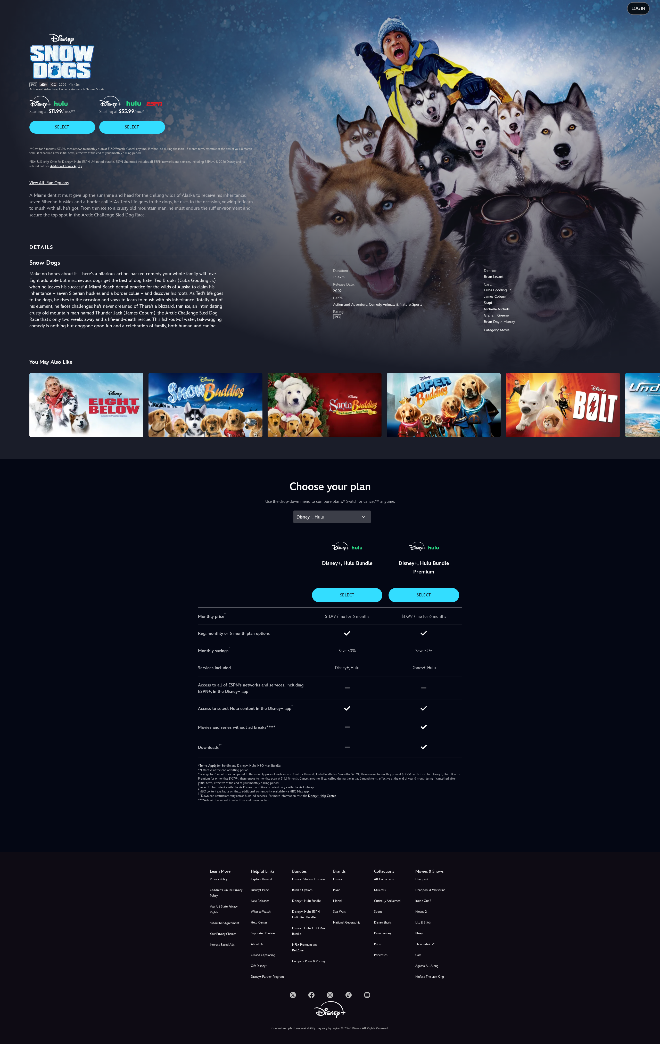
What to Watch (260, 911)
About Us (257, 944)
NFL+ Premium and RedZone (305, 947)
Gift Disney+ (259, 966)
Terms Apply (208, 765)
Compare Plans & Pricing (308, 961)
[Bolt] (563, 405)
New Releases (260, 901)
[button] (268, 871)
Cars (418, 955)
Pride (377, 944)
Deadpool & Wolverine (430, 890)
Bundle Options (302, 890)
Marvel (337, 901)
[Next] (650, 404)
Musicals (380, 890)
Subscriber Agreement (224, 923)
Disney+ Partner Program (267, 976)
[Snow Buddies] (205, 405)
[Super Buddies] (444, 405)
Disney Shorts (383, 922)
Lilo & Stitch (423, 922)
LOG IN (638, 8)
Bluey (419, 933)
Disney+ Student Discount (309, 879)
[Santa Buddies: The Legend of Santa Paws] (325, 405)
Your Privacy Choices (223, 934)
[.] (293, 995)
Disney (337, 879)
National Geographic (346, 922)
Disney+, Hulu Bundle (306, 901)
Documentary (382, 933)
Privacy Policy (218, 879)
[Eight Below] (86, 405)
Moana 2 (421, 911)
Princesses (380, 955)
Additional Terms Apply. (66, 166)
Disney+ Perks (260, 890)
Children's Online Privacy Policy (226, 892)
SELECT (62, 127)
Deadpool (421, 879)
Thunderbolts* (424, 944)
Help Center (259, 922)
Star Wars (339, 911)
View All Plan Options (49, 182)
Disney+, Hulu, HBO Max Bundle (308, 931)
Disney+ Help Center (321, 796)
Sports (378, 911)
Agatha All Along (427, 966)
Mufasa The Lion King (429, 976)
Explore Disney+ (262, 879)
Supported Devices (263, 933)
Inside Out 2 (423, 901)
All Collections (384, 879)
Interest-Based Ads (222, 944)
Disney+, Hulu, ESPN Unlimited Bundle (306, 914)
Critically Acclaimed (387, 901)
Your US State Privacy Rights (223, 909)
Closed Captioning (263, 955)
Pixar (336, 890)
